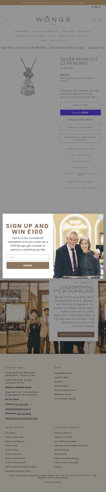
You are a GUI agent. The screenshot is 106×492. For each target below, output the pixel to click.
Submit (27, 265)
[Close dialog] (100, 217)
